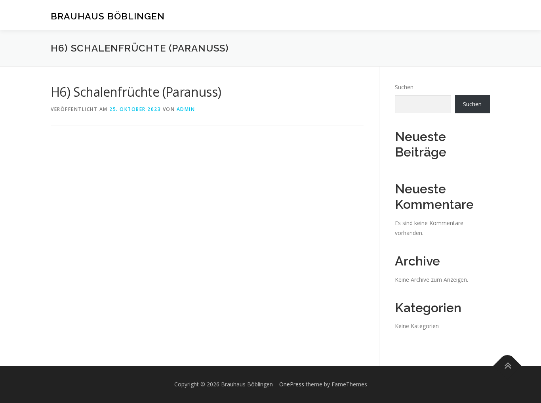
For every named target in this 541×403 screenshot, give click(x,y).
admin (186, 109)
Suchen (404, 87)
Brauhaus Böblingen (108, 16)
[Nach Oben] (507, 365)
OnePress (291, 384)
